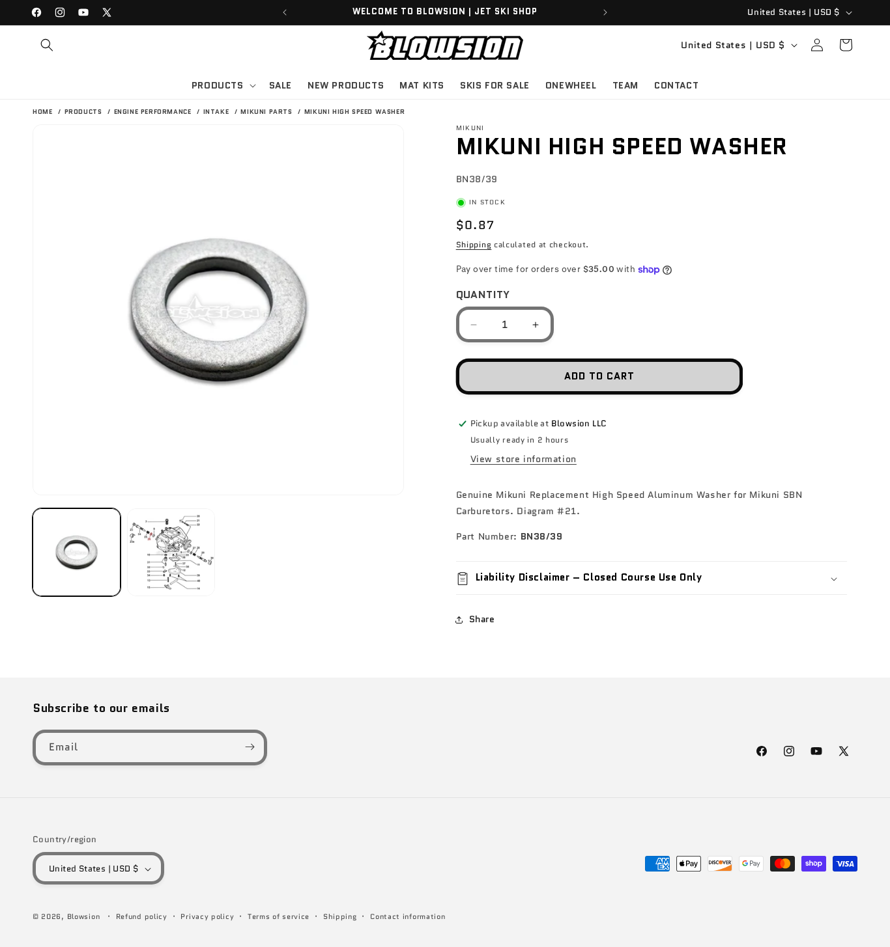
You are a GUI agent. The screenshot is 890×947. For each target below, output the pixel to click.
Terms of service (278, 916)
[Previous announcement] (284, 12)
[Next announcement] (605, 12)
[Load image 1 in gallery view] (77, 552)
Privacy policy (207, 916)
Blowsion (83, 917)
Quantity (483, 294)
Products (84, 112)
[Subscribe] (249, 747)
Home (42, 112)
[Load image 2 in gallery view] (171, 552)
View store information (523, 458)
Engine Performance (154, 112)
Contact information (407, 916)
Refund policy (141, 916)
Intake (217, 112)
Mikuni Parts (267, 112)
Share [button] (482, 618)
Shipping (474, 245)
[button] (47, 45)
